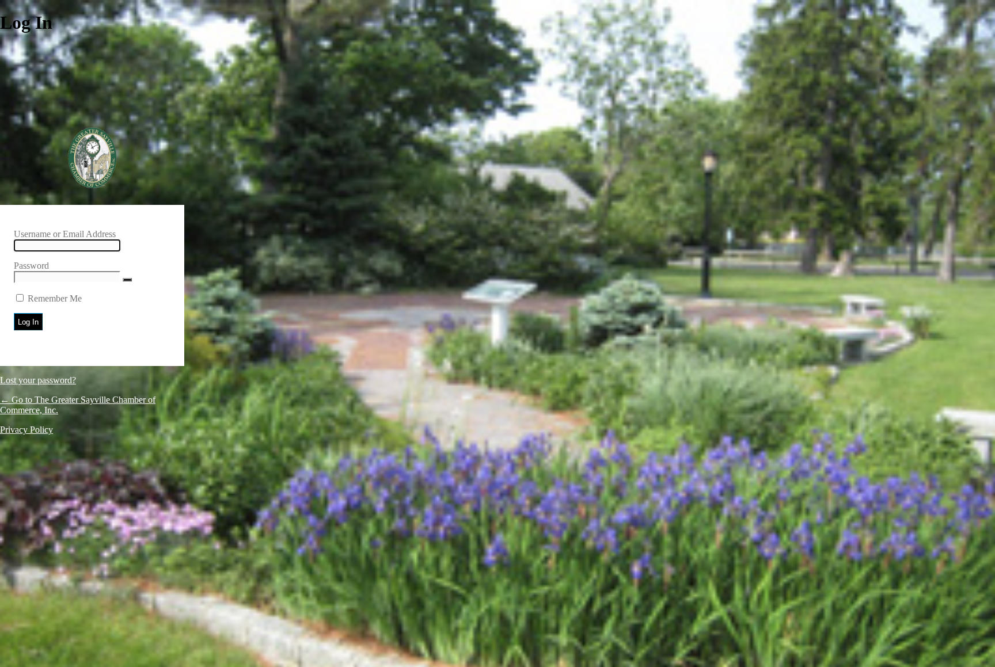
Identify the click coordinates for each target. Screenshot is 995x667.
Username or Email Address (65, 234)
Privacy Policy (26, 429)
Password (31, 265)
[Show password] (127, 279)
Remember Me (55, 298)
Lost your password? (38, 380)
